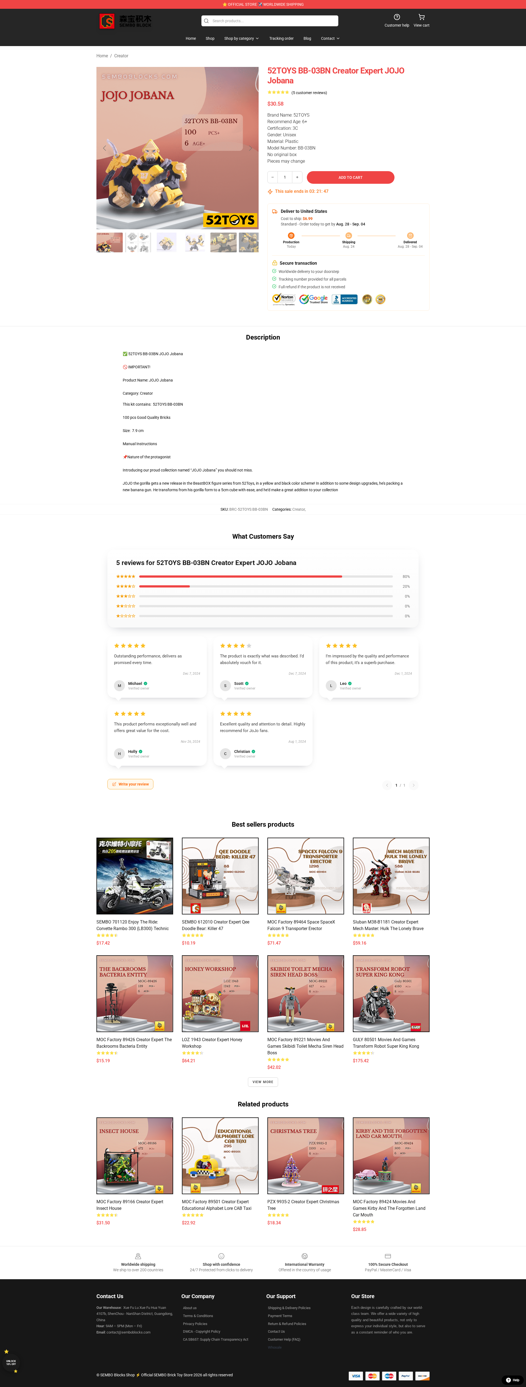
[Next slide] (250, 148)
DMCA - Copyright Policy (201, 1331)
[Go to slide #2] (138, 242)
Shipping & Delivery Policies (289, 1308)
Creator (121, 55)
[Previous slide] (105, 148)
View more (263, 1082)
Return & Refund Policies (287, 1324)
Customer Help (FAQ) (284, 1339)
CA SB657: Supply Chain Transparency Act (215, 1339)
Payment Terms (280, 1316)
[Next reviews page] (414, 785)
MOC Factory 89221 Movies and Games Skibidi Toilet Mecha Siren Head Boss (305, 1046)
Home (102, 55)
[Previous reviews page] (387, 785)
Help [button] (516, 1380)
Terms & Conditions (198, 1316)
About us (190, 1308)
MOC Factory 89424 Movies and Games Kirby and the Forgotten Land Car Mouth (389, 1208)
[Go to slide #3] (166, 242)
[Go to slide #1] (109, 242)
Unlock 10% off (11, 1363)
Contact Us (276, 1331)
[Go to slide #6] (252, 242)
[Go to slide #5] (223, 242)
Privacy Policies (195, 1324)
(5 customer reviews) (309, 93)
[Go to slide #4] (195, 242)
